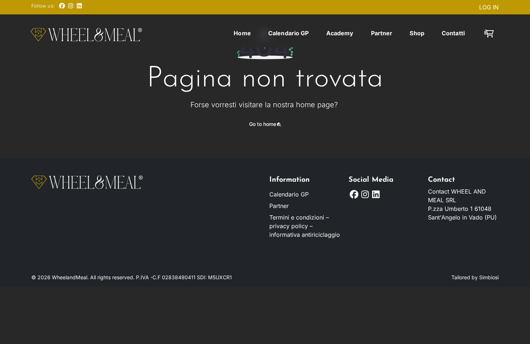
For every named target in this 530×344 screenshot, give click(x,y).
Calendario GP (288, 33)
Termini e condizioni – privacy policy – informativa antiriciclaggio (304, 226)
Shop (417, 33)
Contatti (453, 33)
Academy (340, 33)
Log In (489, 7)
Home (242, 33)
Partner (382, 33)
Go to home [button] (262, 124)
